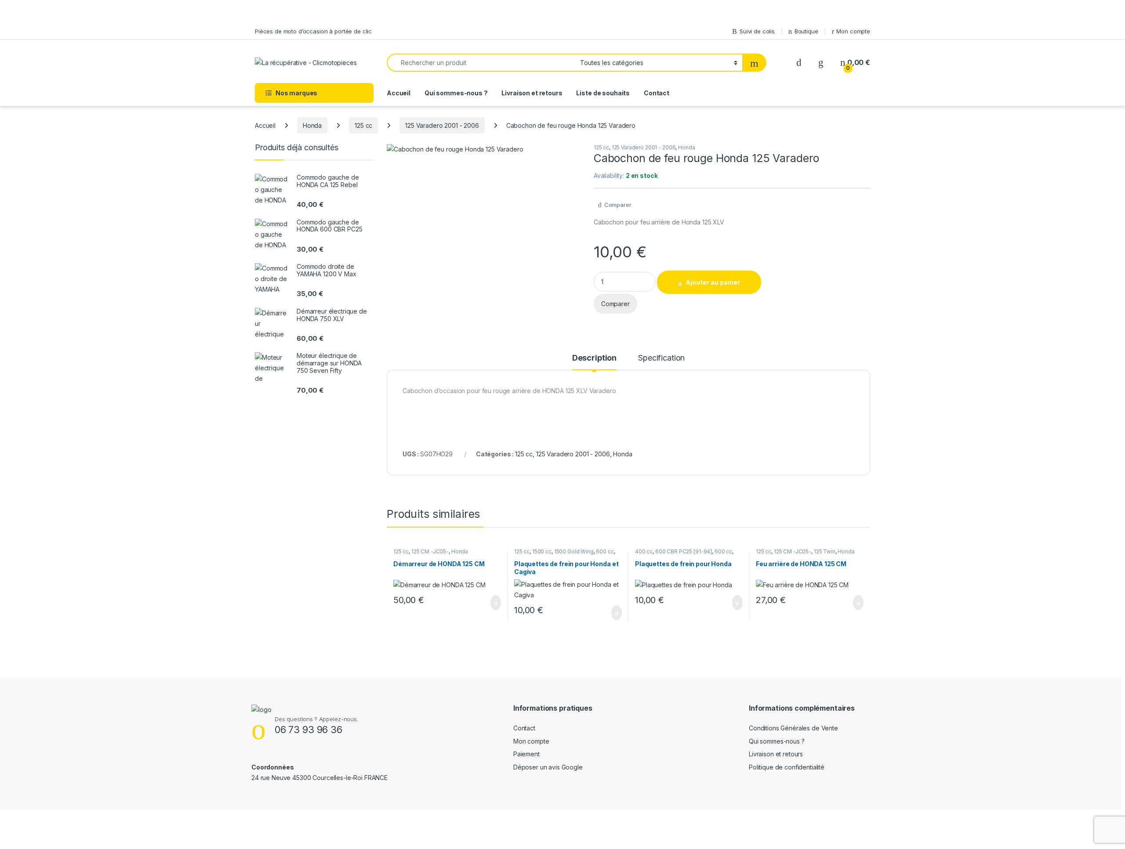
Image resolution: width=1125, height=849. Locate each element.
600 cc (604, 551)
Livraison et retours (531, 93)
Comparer (617, 204)
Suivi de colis (757, 31)
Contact (656, 93)
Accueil (398, 93)
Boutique (806, 31)
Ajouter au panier (713, 282)
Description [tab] (594, 358)
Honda (312, 125)
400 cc (644, 551)
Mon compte (853, 31)
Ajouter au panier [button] (491, 602)
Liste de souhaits (603, 93)
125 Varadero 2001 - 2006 (442, 125)
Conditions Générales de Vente (793, 728)
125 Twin (824, 551)
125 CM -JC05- (430, 551)
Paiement (526, 754)
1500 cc (542, 551)
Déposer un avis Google (548, 767)
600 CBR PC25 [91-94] (683, 551)
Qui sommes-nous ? (456, 93)
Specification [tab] (661, 358)
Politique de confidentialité (786, 767)
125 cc (363, 125)
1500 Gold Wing (574, 551)
